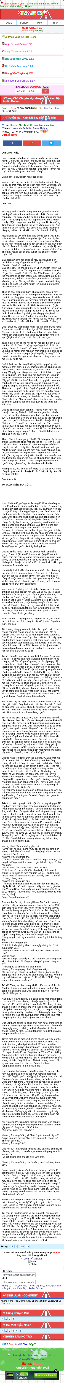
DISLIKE (37, 1258)
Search (5, 108)
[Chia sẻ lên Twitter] (51, 143)
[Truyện (18, 1285)
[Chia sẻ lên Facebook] (12, 143)
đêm (48, 1285)
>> (27, 1246)
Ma (24, 1285)
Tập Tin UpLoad (52, 108)
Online (39, 1288)
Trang (5, 1285)
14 (22, 1246)
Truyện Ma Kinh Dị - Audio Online (28, 128)
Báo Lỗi (38, 108)
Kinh (32, 1285)
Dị (24, 1288)
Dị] (37, 1285)
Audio (31, 1288)
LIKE (26, 1258)
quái (53, 1285)
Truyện (7, 1288)
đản (59, 1285)
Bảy (42, 1285)
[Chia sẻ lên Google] (32, 143)
